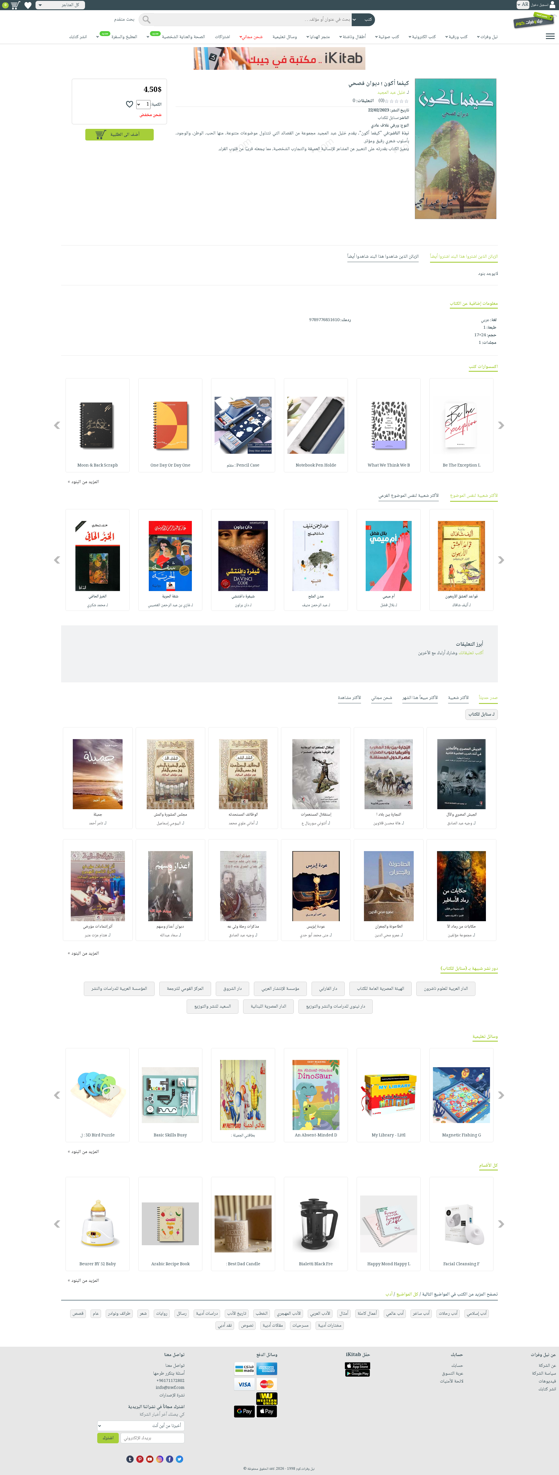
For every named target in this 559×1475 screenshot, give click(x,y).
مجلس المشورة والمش (170, 814)
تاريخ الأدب (236, 1314)
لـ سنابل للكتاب (481, 714)
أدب (388, 1294)
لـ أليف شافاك (461, 605)
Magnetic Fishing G (461, 1135)
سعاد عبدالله (169, 935)
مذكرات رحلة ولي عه (243, 926)
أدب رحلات (448, 1314)
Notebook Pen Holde (316, 465)
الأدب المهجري (289, 1314)
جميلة (97, 814)
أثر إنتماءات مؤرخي (97, 926)
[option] (461, 425)
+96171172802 (170, 1381)
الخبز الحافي (98, 596)
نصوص (247, 1326)
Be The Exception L (461, 465)
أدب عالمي (395, 1314)
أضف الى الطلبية (124, 135)
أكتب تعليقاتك (471, 653)
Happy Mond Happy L (388, 1264)
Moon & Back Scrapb (97, 465)
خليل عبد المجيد (391, 93)
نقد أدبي (225, 1326)
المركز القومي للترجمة (185, 989)
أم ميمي (389, 596)
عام (96, 1314)
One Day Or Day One (170, 465)
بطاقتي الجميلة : (243, 1135)
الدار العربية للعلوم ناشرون (446, 989)
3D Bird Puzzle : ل (97, 1135)
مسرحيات (300, 1326)
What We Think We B (389, 465)
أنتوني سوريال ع (314, 823)
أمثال (343, 1314)
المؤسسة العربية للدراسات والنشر (119, 989)
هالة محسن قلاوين (387, 823)
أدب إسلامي (477, 1314)
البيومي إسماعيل (169, 823)
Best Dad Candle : (243, 1264)
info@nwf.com (170, 1388)
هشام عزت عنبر (96, 935)
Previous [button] (501, 425)
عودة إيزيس (316, 926)
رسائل (182, 1314)
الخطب (262, 1314)
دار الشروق (232, 989)
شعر (143, 1314)
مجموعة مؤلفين (460, 935)
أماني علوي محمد (241, 823)
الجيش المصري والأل (461, 814)
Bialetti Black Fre (316, 1264)
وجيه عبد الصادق (459, 823)
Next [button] (57, 425)
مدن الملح (316, 596)
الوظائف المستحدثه (243, 814)
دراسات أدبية (207, 1314)
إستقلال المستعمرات (316, 814)
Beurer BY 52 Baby (97, 1264)
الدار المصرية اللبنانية (268, 1006)
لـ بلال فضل (388, 605)
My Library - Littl (389, 1135)
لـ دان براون (243, 605)
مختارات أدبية (330, 1326)
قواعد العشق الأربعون (461, 596)
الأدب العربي (320, 1314)
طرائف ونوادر (119, 1314)
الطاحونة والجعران (389, 926)
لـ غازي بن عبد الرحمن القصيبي (170, 605)
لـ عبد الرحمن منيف (316, 605)
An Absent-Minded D (316, 1135)
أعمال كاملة (367, 1314)
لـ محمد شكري (97, 605)
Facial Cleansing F (461, 1264)
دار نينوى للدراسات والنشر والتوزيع (335, 1006)
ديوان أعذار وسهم (170, 926)
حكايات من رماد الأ (461, 926)
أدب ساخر (421, 1314)
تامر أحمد (96, 823)
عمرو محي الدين (387, 935)
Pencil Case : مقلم (243, 465)
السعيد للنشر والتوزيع (212, 1006)
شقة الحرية (170, 596)
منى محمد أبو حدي (314, 935)
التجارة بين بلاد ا (388, 814)
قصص (78, 1314)
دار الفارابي (328, 989)
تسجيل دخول (539, 5)
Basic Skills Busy (170, 1135)
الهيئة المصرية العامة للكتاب (380, 989)
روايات (161, 1314)
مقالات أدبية (273, 1326)
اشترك (108, 1438)
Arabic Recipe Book (170, 1264)
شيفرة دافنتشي (243, 596)
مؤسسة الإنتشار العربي (280, 989)
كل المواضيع (407, 1294)
